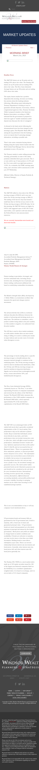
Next (32, 47)
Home (10, 691)
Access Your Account (29, 21)
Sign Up (29, 693)
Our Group (27, 691)
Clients (17, 691)
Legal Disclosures (19, 698)
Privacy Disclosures (24, 695)
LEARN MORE (25, 653)
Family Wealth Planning (15, 693)
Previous (7, 47)
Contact (11, 695)
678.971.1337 (20, 6)
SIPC (14, 721)
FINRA (11, 721)
